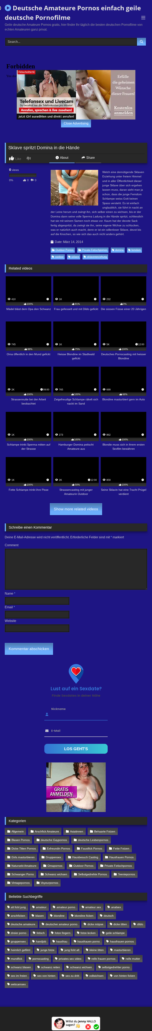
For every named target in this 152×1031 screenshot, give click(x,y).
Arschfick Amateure (47, 831)
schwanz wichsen (81, 967)
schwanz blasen (21, 967)
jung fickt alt (72, 950)
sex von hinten (46, 975)
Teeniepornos (126, 874)
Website (10, 621)
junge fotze (47, 950)
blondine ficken (84, 915)
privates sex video (70, 958)
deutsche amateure (23, 924)
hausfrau (61, 941)
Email (10, 607)
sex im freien (19, 975)
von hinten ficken (124, 975)
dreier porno (18, 932)
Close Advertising (76, 123)
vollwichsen (96, 975)
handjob (41, 941)
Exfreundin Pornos (58, 848)
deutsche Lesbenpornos (93, 840)
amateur (41, 907)
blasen (39, 915)
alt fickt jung (18, 907)
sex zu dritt (72, 975)
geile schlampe (115, 932)
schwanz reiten (50, 967)
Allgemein (17, 831)
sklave (75, 256)
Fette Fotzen (121, 848)
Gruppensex (53, 857)
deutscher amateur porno (61, 924)
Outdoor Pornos (65, 250)
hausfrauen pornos (122, 941)
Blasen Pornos (20, 840)
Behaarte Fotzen (104, 831)
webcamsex (18, 984)
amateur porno (66, 907)
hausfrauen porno (88, 941)
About (63, 157)
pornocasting (40, 958)
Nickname (58, 709)
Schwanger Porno (22, 874)
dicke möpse (95, 924)
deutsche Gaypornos (54, 840)
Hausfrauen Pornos (121, 857)
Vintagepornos (20, 882)
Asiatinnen (76, 831)
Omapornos (55, 865)
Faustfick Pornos (91, 848)
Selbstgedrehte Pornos (92, 874)
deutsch (109, 915)
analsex (116, 907)
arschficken (18, 915)
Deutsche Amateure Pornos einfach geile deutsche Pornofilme (73, 13)
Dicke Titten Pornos (23, 848)
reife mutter (133, 958)
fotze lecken (88, 932)
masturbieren (122, 950)
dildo (140, 924)
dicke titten (120, 924)
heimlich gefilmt (20, 950)
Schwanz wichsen (56, 874)
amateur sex (93, 907)
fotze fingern (62, 932)
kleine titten (96, 950)
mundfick (16, 958)
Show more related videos (76, 509)
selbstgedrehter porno (116, 967)
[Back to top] (139, 1019)
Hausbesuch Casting (85, 857)
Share (90, 157)
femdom (136, 250)
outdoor (59, 256)
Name (10, 593)
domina (119, 250)
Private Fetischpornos (94, 250)
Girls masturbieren (23, 857)
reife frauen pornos (103, 958)
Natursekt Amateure (23, 865)
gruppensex (18, 941)
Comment (11, 545)
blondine (59, 915)
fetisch (41, 932)
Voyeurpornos (49, 882)
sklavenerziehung (97, 256)
